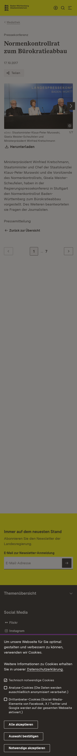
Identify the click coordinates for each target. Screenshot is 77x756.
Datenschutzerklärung (45, 669)
